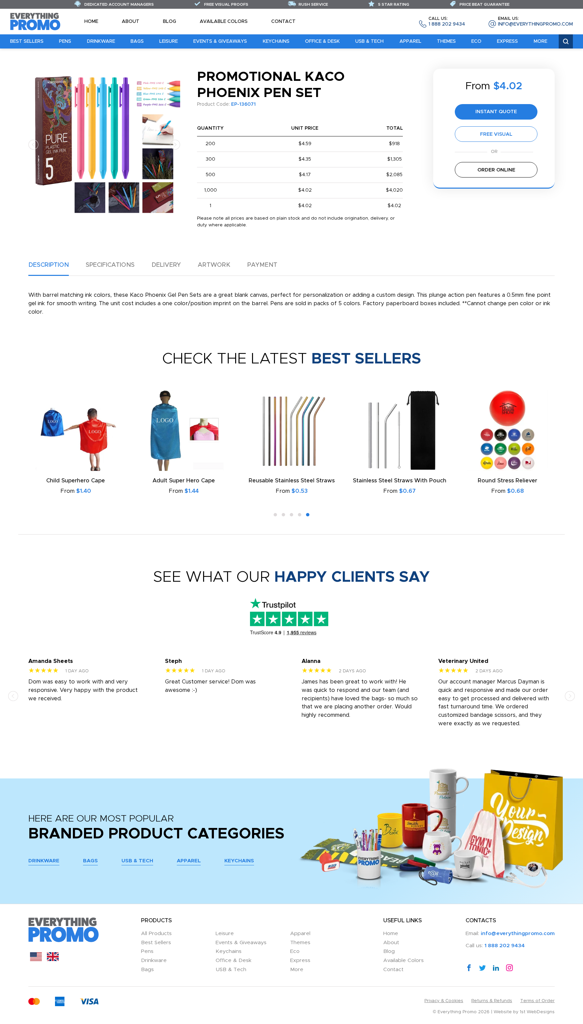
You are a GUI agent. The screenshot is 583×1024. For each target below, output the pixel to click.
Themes (446, 41)
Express (507, 41)
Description (48, 265)
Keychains (276, 41)
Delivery (166, 265)
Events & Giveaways (220, 41)
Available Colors (224, 21)
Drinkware (101, 41)
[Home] (35, 21)
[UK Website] (53, 959)
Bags (137, 41)
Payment (262, 265)
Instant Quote (496, 111)
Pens (65, 41)
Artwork (214, 265)
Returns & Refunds (491, 1001)
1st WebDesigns (537, 1012)
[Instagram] (509, 967)
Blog (169, 21)
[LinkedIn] (496, 967)
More (540, 41)
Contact (283, 21)
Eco (476, 41)
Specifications (110, 265)
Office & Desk (322, 41)
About (130, 21)
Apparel (410, 41)
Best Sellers (27, 41)
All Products (156, 933)
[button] (33, 144)
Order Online (496, 169)
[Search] (566, 41)
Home (91, 21)
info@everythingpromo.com (535, 22)
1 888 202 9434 (446, 22)
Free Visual (496, 134)
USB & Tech (369, 41)
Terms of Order (537, 1001)
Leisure (168, 41)
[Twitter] (482, 967)
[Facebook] (469, 967)
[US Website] (36, 959)
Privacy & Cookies (443, 1001)
